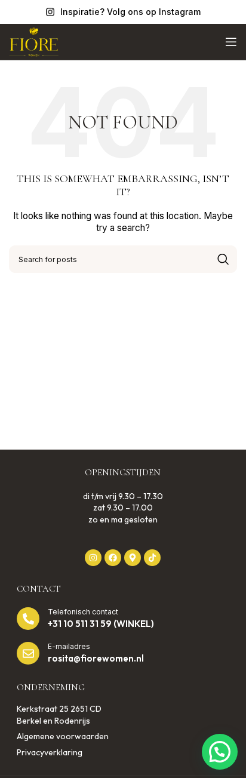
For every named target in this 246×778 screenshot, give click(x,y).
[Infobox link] (123, 12)
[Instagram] (93, 557)
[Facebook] (112, 557)
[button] (220, 752)
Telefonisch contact (83, 611)
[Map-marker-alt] (132, 557)
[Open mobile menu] (231, 42)
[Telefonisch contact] (28, 618)
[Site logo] (34, 41)
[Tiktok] (152, 557)
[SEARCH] (223, 259)
